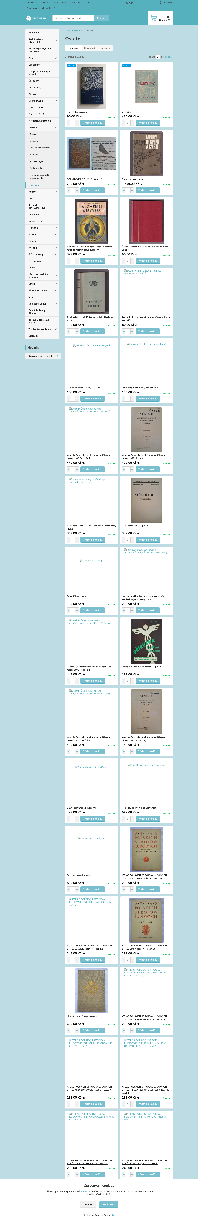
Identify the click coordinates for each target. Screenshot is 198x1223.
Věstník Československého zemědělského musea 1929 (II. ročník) (144, 457)
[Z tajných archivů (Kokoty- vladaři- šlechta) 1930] (91, 291)
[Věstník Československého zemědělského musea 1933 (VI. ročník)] (91, 429)
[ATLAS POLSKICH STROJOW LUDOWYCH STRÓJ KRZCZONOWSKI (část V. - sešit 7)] (91, 1061)
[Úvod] (37, 18)
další (167, 56)
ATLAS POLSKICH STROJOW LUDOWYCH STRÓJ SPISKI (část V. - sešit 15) (144, 947)
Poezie (32, 234)
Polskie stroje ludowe (78, 875)
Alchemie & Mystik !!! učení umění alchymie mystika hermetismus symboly (89, 248)
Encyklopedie (35, 107)
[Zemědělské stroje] (91, 570)
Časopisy (33, 80)
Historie (33, 127)
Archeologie (36, 161)
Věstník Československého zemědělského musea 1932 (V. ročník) (89, 668)
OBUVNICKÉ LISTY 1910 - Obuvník (85, 179)
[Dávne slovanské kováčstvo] (91, 782)
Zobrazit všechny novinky (40, 355)
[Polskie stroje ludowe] (91, 849)
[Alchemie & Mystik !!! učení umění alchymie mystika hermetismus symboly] (91, 221)
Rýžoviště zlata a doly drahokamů (140, 387)
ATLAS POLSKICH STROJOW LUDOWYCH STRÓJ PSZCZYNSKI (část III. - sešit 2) (144, 877)
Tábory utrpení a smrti (134, 179)
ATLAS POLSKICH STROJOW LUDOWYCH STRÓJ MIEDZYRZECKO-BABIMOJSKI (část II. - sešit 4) (146, 1089)
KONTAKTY (77, 2)
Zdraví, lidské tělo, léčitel (39, 321)
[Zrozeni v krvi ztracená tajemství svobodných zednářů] (146, 291)
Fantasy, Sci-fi (36, 114)
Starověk (35, 154)
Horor (31, 198)
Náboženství (35, 221)
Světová (34, 140)
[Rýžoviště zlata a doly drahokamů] (146, 362)
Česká (33, 134)
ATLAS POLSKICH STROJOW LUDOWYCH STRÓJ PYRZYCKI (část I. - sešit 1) (144, 1162)
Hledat (101, 18)
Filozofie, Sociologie (39, 120)
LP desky (33, 214)
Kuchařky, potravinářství (36, 206)
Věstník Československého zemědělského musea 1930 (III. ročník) (144, 739)
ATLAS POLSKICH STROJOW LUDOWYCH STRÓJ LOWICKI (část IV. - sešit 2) (89, 947)
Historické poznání (77, 111)
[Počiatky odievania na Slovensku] (146, 782)
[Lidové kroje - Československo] (91, 990)
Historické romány (40, 147)
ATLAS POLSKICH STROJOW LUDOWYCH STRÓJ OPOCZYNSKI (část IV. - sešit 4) (89, 1162)
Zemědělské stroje (76, 596)
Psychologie (35, 261)
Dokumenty (36, 168)
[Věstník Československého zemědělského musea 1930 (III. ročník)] (146, 711)
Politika (32, 241)
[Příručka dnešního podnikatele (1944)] (146, 641)
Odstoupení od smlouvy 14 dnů (40, 8)
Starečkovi (127, 111)
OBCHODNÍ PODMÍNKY (37, 2)
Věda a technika (37, 290)
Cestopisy (34, 64)
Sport (31, 267)
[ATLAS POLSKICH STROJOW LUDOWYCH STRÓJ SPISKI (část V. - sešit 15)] (146, 920)
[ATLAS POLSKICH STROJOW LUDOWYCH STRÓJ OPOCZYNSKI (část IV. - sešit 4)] (91, 1135)
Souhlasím (109, 1204)
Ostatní (34, 184)
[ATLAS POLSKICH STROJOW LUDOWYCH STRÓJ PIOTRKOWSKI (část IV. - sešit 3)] (146, 990)
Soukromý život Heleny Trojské (83, 387)
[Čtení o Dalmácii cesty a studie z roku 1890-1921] (146, 221)
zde (112, 1215)
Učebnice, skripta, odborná (38, 276)
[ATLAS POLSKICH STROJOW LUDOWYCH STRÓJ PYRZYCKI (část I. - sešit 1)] (146, 1135)
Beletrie (33, 58)
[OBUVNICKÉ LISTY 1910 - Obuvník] (91, 153)
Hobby (32, 191)
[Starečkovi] (146, 86)
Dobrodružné (35, 100)
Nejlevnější (89, 48)
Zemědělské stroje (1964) (135, 525)
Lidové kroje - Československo (83, 1016)
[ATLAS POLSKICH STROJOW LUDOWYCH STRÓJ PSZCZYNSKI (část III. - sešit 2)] (146, 849)
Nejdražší (105, 48)
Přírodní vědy (35, 254)
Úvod (67, 30)
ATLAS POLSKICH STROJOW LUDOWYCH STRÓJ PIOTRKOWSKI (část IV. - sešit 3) (144, 1018)
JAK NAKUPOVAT (60, 2)
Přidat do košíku (92, 122)
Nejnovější (73, 48)
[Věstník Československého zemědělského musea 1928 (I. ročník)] (91, 711)
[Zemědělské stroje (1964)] (146, 500)
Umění (32, 283)
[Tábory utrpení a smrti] (146, 153)
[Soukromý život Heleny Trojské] (91, 362)
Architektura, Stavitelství (36, 41)
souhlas (85, 1191)
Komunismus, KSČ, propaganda (39, 177)
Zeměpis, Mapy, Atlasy (37, 312)
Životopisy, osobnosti (40, 329)
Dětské (32, 94)
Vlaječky (33, 335)
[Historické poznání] (91, 86)
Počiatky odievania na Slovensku (139, 807)
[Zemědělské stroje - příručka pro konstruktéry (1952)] (91, 500)
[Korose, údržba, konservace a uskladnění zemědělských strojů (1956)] (146, 570)
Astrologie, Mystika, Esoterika (40, 50)
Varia (31, 297)
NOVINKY (33, 32)
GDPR (90, 2)
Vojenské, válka (37, 303)
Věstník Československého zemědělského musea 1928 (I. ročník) (89, 739)
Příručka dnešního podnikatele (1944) (142, 666)
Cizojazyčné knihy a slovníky (39, 73)
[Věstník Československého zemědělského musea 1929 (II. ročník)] (146, 429)
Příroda (32, 247)
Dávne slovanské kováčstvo (81, 807)
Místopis (33, 227)
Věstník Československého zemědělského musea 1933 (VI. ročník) (89, 457)
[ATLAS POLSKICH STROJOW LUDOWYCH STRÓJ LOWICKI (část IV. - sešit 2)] (91, 920)
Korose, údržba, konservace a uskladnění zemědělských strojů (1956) (143, 598)
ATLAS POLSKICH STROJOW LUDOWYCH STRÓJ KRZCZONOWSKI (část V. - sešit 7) (89, 1088)
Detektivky (34, 87)
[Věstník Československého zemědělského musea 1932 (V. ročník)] (91, 641)
